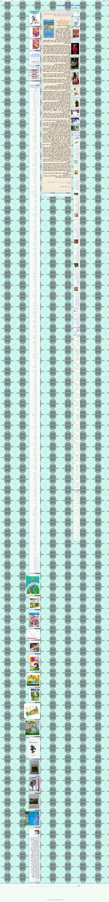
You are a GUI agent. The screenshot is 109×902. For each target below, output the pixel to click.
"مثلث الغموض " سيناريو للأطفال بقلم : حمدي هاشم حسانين (77, 447)
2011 (37, 564)
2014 (37, 560)
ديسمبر (36, 93)
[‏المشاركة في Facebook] (49, 182)
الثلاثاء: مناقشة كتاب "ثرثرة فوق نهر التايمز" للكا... (34, 175)
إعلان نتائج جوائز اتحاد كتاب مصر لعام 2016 (35, 354)
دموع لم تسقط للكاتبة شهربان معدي (34, 142)
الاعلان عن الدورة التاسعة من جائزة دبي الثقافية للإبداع (76, 219)
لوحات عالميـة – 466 (77, 343)
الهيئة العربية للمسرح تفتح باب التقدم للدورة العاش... (35, 256)
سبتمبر (36, 97)
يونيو (36, 102)
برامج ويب (77, 393)
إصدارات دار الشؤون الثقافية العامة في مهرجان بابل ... (35, 438)
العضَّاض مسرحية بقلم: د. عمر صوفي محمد (34, 187)
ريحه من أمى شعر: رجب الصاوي (35, 286)
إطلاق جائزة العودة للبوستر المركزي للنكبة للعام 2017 (35, 273)
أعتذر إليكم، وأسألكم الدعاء (77, 418)
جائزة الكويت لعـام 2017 (35, 277)
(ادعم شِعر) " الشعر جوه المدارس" (35, 308)
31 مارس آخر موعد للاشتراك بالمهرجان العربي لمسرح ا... (35, 384)
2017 (37, 91)
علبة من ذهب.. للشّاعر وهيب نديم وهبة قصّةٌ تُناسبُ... (35, 291)
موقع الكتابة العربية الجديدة (76, 539)
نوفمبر (36, 94)
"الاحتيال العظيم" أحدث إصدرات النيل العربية (35, 232)
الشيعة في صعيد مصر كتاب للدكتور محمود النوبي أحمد (77, 177)
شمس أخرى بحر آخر (77, 409)
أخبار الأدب (77, 507)
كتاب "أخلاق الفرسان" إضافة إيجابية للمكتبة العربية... (35, 390)
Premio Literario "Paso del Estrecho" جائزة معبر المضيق (77, 351)
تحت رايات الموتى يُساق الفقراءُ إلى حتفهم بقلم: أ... (35, 366)
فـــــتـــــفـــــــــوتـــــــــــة (77, 425)
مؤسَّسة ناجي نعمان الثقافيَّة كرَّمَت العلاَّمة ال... (35, 238)
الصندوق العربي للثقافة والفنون (76, 510)
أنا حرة (77, 372)
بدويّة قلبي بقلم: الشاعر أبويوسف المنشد (35, 154)
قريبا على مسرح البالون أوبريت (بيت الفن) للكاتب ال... (35, 489)
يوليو (36, 100)
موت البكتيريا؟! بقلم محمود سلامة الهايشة (35, 473)
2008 (37, 569)
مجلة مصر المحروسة (77, 524)
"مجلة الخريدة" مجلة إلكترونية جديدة (35, 432)
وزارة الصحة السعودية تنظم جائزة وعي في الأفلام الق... (35, 468)
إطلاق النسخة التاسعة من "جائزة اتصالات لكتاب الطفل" (35, 297)
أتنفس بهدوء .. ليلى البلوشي (77, 364)
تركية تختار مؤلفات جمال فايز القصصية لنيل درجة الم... (35, 549)
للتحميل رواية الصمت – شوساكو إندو (76, 403)
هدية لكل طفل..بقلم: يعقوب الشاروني (35, 126)
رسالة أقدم (45, 195)
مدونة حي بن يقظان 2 (77, 455)
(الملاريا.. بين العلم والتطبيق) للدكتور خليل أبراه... (35, 495)
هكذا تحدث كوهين (77, 483)
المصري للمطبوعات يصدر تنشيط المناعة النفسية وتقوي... (34, 215)
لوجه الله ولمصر (77, 436)
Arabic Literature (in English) (76, 494)
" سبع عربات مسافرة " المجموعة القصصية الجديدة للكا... (35, 131)
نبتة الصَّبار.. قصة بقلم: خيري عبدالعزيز (35, 267)
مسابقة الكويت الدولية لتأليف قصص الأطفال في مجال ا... (35, 508)
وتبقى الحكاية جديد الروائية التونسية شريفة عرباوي (35, 483)
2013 (37, 561)
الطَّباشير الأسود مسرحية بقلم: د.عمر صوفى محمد (35, 209)
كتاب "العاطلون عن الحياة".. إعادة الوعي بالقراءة (76, 314)
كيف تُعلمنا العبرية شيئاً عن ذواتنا (77, 485)
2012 (37, 563)
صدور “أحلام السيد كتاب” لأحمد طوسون (76, 146)
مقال (61, 183)
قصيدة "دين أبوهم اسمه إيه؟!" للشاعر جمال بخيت (77, 293)
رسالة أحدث (68, 195)
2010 (37, 566)
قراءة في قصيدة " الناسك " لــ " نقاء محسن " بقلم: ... (35, 203)
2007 (37, 571)
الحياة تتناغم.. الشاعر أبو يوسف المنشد (35, 317)
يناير (36, 555)
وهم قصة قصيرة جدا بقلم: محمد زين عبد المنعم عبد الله (76, 224)
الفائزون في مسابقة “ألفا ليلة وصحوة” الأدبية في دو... (34, 502)
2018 (37, 90)
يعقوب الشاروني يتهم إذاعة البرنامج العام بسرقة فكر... (34, 304)
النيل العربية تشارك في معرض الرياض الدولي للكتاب (35, 444)
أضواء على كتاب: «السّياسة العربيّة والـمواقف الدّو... (35, 281)
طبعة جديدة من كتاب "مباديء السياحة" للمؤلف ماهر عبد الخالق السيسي (77, 247)
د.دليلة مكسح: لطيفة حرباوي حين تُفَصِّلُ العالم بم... (34, 164)
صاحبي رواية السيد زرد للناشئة (35, 114)
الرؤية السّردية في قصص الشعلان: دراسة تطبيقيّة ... (35, 455)
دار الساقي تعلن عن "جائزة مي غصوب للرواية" (35, 450)
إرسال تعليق (67, 188)
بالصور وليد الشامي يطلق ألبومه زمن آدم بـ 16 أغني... (34, 137)
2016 (37, 557)
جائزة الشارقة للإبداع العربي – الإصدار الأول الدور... (35, 461)
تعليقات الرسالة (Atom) (54, 198)
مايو (36, 103)
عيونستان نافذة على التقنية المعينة (77, 415)
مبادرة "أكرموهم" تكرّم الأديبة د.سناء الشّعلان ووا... (35, 249)
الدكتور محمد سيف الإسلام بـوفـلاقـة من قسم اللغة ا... (35, 349)
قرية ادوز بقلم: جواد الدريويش (35, 477)
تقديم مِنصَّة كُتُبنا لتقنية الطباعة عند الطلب (35, 313)
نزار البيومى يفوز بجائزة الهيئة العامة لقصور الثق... (35, 322)
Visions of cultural (77, 503)
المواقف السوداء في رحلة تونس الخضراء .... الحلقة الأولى (77, 387)
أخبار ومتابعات (65, 183)
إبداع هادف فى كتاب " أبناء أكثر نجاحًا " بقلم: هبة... (34, 192)
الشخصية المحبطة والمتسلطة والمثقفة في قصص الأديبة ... (35, 343)
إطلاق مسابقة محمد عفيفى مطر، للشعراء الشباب (35, 402)
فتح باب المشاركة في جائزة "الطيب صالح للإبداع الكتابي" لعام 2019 (77, 376)
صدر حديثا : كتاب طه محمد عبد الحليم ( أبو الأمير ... (35, 520)
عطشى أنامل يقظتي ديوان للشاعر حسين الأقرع (35, 360)
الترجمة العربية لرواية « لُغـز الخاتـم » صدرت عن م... (35, 227)
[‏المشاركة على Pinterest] (48, 182)
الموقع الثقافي (76, 514)
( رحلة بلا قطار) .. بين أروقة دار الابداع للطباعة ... (35, 170)
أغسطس (35, 99)
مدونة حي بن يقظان (77, 443)
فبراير (36, 553)
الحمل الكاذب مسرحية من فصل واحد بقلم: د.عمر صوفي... (35, 181)
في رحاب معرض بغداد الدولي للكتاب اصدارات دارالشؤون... (35, 147)
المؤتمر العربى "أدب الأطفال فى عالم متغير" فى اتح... (34, 337)
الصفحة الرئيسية (56, 195)
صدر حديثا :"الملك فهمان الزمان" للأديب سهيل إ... (35, 408)
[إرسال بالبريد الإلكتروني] (52, 182)
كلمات (78, 518)
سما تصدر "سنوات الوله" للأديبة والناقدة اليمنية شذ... (34, 221)
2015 (37, 558)
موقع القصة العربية (77, 536)
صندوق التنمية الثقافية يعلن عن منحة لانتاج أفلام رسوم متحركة (76, 166)
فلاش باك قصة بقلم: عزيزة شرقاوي (35, 531)
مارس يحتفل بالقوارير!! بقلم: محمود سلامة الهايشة (34, 327)
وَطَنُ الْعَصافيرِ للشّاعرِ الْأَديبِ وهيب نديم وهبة (35, 197)
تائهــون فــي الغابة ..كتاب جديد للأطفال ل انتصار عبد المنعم (77, 428)
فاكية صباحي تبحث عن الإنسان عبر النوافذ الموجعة (35, 159)
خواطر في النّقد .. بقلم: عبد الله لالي (34, 332)
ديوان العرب (77, 516)
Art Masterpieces (77, 340)
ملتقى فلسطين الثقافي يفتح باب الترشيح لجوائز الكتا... (35, 415)
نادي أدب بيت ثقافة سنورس (77, 465)
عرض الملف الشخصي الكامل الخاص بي (35, 880)
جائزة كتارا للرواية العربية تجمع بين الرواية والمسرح (34, 427)
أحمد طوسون (77, 505)
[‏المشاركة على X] (50, 182)
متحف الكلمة (77, 521)
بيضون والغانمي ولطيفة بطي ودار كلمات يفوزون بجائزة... (35, 120)
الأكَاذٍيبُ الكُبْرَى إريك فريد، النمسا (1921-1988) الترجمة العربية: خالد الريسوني (77, 199)
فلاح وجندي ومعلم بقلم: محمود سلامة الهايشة (35, 372)
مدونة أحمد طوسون (69, 5)
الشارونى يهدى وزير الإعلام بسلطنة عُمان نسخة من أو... (34, 514)
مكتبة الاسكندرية (77, 529)
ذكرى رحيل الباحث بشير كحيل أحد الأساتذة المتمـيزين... (34, 243)
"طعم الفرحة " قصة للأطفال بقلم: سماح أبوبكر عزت (77, 458)
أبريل (36, 105)
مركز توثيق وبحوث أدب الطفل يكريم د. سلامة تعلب (35, 396)
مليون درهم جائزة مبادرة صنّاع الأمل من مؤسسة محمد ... (35, 537)
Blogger (47, 899)
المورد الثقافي (76, 512)
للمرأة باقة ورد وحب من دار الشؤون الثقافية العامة (35, 378)
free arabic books (77, 498)
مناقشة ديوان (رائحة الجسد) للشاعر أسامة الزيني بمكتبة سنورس (76, 270)
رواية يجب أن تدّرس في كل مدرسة (77, 367)
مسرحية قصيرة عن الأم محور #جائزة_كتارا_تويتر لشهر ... (35, 543)
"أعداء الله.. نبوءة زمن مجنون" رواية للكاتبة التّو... (34, 110)
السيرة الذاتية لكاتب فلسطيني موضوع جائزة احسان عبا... (34, 421)
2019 (37, 88)
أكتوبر (36, 96)
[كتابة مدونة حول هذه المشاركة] (51, 182)
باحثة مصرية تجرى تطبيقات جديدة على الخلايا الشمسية (35, 526)
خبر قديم (77, 401)
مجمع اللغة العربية (77, 527)
